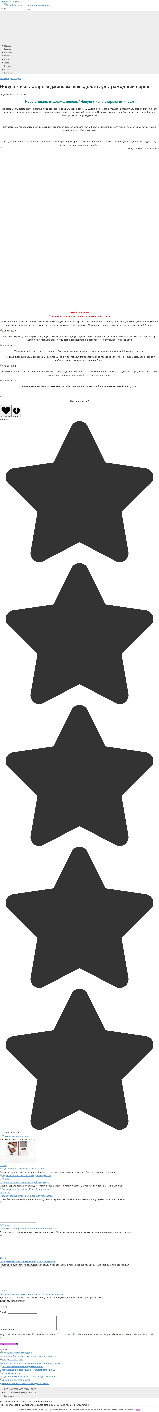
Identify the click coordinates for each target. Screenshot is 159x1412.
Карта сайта (9, 1396)
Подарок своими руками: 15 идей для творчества (26, 1196)
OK (138, 1409)
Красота (7, 49)
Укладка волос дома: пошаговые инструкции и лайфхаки (30, 1363)
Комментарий (7, 1329)
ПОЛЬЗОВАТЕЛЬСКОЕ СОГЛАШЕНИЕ (20, 1389)
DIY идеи (8, 66)
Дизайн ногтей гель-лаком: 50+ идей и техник (24, 1383)
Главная (7, 46)
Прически (8, 52)
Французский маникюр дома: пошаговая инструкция (28, 1356)
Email (3, 1312)
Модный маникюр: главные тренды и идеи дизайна (27, 1376)
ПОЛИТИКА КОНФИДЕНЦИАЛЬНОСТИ (20, 1393)
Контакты (8, 73)
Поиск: (4, 8)
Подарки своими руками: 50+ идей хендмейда (24, 1182)
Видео (6, 69)
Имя (3, 1306)
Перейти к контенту (10, 1)
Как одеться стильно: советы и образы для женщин (27, 1261)
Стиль (6, 59)
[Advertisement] (79, 26)
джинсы (8, 1136)
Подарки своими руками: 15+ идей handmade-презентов (30, 1228)
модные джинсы (22, 1136)
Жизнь (7, 63)
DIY (2, 1136)
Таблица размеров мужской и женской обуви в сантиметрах (32, 1294)
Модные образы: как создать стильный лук (23, 1168)
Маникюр (8, 56)
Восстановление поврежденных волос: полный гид (27, 1369)
